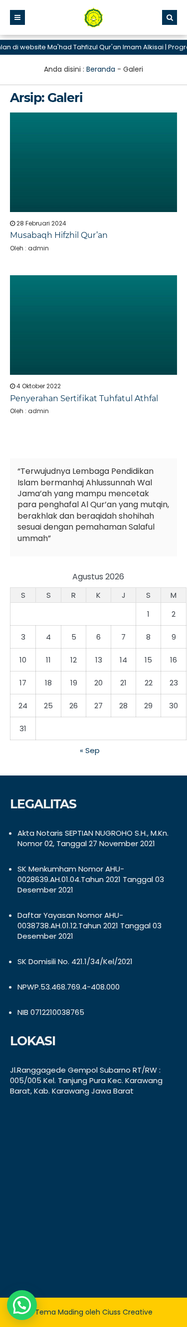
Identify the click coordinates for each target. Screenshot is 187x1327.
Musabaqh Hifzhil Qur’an (59, 235)
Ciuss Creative (127, 1312)
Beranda (100, 69)
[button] (22, 1305)
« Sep (90, 750)
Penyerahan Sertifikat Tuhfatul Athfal (84, 398)
